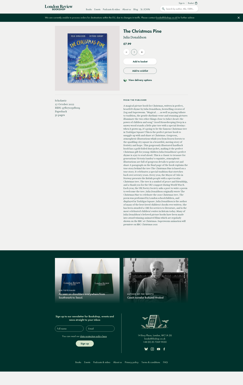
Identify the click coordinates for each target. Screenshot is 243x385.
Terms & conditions (150, 362)
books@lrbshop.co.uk (167, 17)
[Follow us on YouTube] (158, 348)
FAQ (165, 362)
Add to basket (140, 61)
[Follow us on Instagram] (152, 348)
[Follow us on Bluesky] (146, 348)
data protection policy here (93, 336)
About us (126, 9)
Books (89, 9)
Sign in (182, 3)
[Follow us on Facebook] (164, 348)
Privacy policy (131, 362)
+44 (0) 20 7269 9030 (155, 341)
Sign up (85, 343)
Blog (135, 9)
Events (97, 9)
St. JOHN (145, 9)
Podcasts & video (111, 9)
